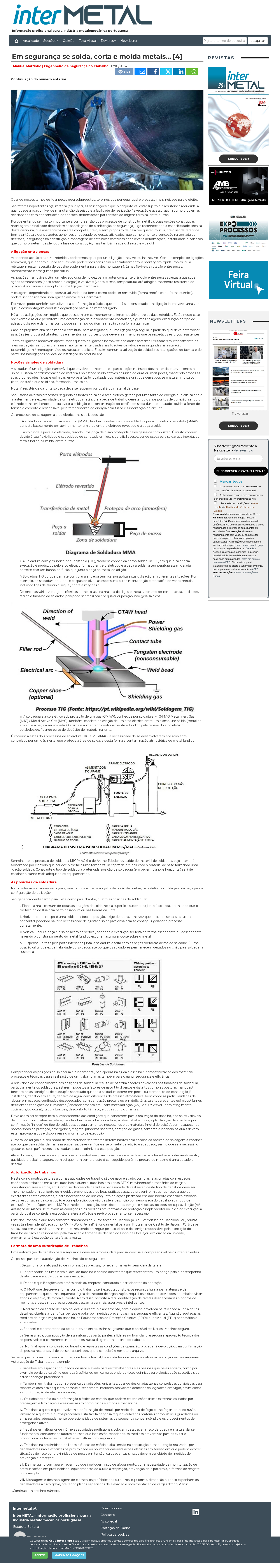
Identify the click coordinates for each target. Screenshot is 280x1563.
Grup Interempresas (64, 1540)
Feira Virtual (87, 41)
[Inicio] (16, 40)
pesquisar (257, 41)
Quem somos (111, 1508)
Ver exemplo (243, 450)
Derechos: (251, 548)
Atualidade (31, 41)
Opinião (68, 41)
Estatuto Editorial (26, 1527)
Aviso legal (109, 1521)
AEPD (255, 569)
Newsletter (128, 41)
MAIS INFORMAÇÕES (69, 1555)
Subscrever (238, 158)
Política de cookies (115, 1535)
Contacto (108, 1515)
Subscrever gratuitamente (241, 471)
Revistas (107, 41)
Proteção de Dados (115, 1528)
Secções (49, 41)
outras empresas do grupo (250, 545)
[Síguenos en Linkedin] (195, 1512)
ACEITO (39, 1555)
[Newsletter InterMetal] (238, 370)
